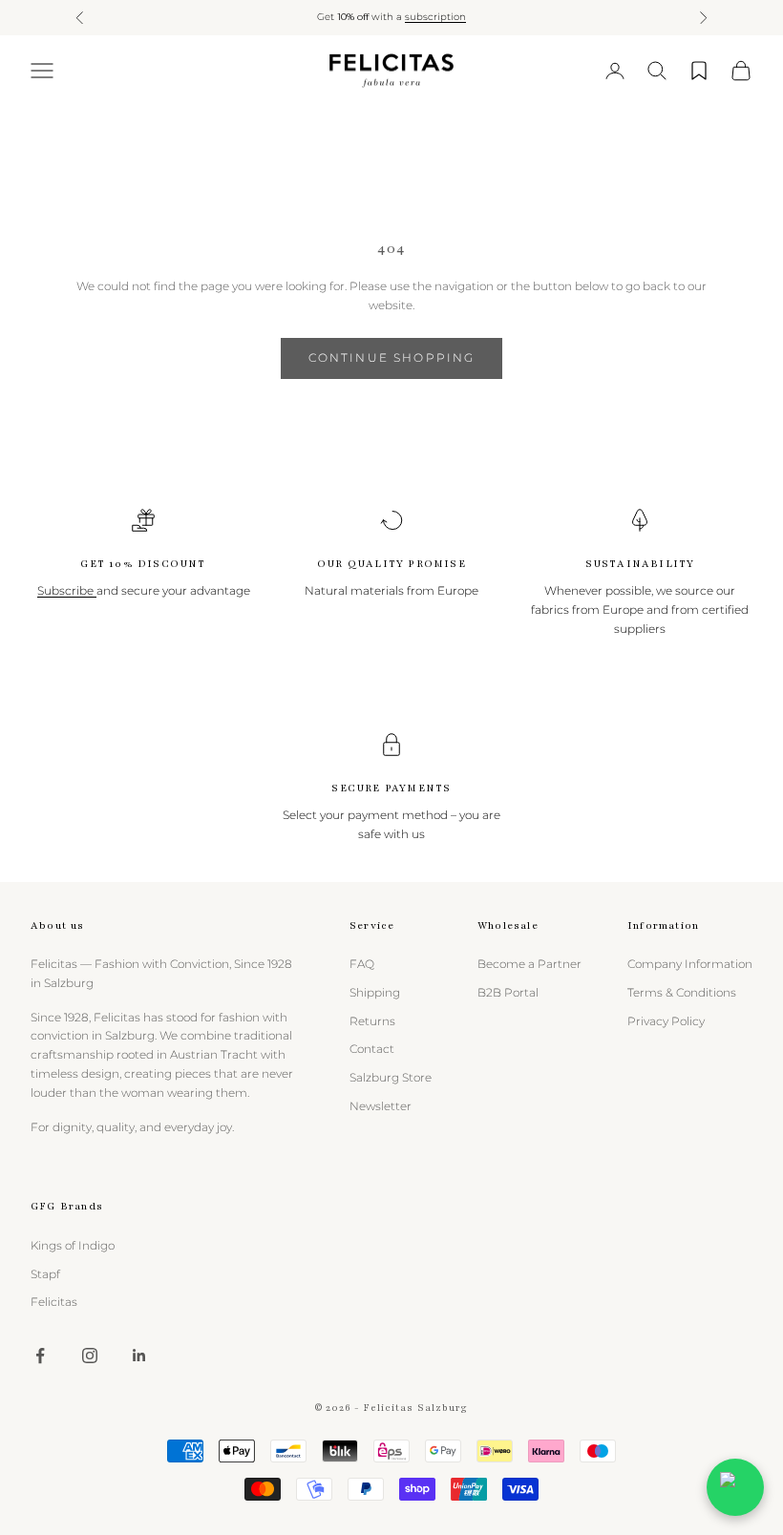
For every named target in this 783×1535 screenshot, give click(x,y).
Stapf (45, 1274)
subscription (435, 17)
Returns (372, 1021)
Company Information (689, 964)
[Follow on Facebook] (40, 1355)
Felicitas (54, 1301)
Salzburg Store (390, 1077)
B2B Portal (508, 992)
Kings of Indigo (73, 1245)
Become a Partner (529, 964)
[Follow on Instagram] (89, 1355)
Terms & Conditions (681, 992)
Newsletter (380, 1106)
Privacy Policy (666, 1021)
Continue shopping (392, 357)
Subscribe (66, 590)
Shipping (374, 992)
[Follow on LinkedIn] (139, 1355)
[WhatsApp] (735, 1487)
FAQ (361, 964)
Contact (371, 1048)
